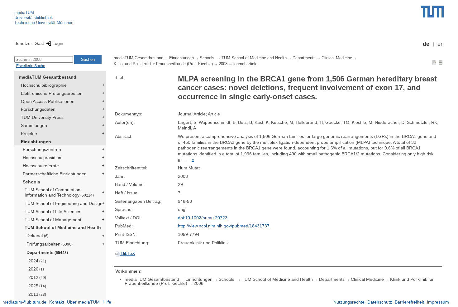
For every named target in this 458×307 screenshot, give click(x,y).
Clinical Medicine (337, 58)
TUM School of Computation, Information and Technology (59, 192)
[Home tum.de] (432, 11)
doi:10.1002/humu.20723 (202, 217)
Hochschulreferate (41, 165)
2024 (37, 260)
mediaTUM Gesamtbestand (47, 77)
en (440, 44)
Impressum (438, 302)
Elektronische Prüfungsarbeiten (52, 93)
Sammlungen (34, 125)
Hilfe (107, 302)
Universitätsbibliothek (33, 17)
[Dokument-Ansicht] (434, 62)
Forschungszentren (42, 149)
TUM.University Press (42, 117)
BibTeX (127, 253)
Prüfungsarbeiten (49, 243)
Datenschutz (379, 302)
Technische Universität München (43, 22)
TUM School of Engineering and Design (64, 203)
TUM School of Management (53, 219)
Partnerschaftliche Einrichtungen (55, 173)
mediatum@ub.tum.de (24, 302)
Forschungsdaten (38, 109)
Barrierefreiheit (409, 302)
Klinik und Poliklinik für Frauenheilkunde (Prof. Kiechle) (163, 64)
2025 (37, 285)
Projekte (29, 133)
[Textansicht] (440, 62)
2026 (36, 268)
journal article (245, 64)
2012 (37, 277)
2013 (37, 294)
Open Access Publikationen (47, 101)
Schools (31, 181)
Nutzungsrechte (349, 302)
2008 (223, 64)
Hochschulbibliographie (44, 85)
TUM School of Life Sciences (53, 211)
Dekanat (37, 235)
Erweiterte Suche (30, 66)
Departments (47, 252)
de (426, 44)
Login (57, 43)
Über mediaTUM (83, 302)
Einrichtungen (36, 141)
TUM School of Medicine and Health (63, 227)
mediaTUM (24, 12)
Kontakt (56, 302)
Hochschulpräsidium (43, 157)
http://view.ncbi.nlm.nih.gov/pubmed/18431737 (224, 225)
